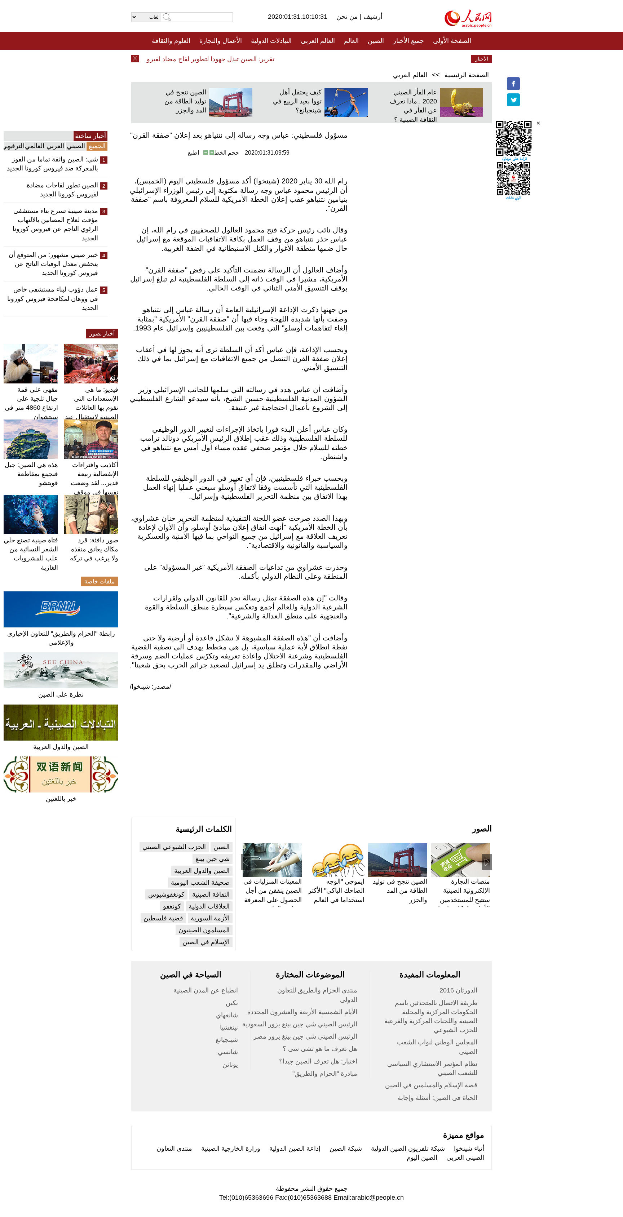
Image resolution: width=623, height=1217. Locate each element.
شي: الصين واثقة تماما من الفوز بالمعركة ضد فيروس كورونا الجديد (52, 164)
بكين (232, 1003)
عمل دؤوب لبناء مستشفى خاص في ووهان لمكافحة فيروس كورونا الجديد (52, 298)
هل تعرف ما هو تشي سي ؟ (320, 1048)
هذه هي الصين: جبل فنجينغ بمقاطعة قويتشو (31, 474)
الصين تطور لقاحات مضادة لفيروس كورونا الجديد (62, 190)
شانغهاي (227, 1015)
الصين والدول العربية (61, 746)
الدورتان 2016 (458, 990)
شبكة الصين (346, 1148)
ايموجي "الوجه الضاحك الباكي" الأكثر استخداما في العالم (336, 890)
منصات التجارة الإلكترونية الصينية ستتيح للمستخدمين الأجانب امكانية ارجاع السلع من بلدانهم (462, 899)
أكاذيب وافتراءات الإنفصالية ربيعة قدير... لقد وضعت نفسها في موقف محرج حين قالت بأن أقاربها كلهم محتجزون (91, 492)
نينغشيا (229, 1027)
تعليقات (306, 58)
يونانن (230, 1064)
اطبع (193, 153)
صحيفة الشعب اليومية (200, 882)
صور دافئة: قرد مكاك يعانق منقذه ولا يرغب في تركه (94, 549)
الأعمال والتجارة (220, 40)
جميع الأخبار (408, 40)
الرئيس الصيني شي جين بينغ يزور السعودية (299, 1024)
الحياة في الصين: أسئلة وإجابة (437, 1097)
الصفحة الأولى (452, 40)
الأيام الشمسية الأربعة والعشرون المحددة (302, 1012)
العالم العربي (318, 40)
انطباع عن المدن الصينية (205, 990)
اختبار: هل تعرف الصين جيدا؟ (318, 1061)
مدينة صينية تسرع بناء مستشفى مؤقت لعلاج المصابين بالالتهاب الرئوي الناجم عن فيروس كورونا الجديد (55, 224)
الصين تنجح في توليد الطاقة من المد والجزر (185, 101)
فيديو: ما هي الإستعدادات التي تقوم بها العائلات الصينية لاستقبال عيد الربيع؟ (91, 408)
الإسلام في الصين (206, 942)
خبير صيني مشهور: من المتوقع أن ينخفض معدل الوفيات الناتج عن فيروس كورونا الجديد (53, 263)
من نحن (348, 16)
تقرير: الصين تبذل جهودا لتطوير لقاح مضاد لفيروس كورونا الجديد (201, 59)
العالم (351, 40)
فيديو (280, 58)
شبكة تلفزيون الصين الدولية (408, 1148)
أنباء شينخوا (469, 1148)
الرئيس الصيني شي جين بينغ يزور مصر (305, 1036)
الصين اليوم (422, 1157)
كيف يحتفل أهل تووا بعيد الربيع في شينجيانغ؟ (297, 101)
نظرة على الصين (61, 694)
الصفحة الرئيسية (467, 75)
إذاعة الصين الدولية (295, 1148)
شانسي (228, 1052)
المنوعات (337, 58)
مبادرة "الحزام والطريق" (324, 1073)
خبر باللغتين (61, 798)
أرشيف (372, 16)
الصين (376, 40)
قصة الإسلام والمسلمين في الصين (431, 1085)
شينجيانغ (227, 1039)
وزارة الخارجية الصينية (230, 1148)
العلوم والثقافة (171, 40)
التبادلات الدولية (271, 40)
